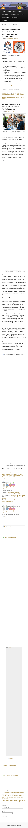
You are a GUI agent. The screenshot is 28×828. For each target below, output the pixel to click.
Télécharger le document (14, 85)
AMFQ (16, 38)
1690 (13, 93)
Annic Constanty (9, 474)
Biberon (9, 94)
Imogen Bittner (17, 96)
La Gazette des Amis (15, 14)
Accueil (3, 11)
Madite (3, 97)
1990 (18, 93)
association (4, 94)
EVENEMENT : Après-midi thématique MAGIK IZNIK (13, 795)
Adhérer (14, 11)
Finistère (11, 96)
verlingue (13, 478)
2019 (18, 473)
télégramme (8, 478)
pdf (16, 97)
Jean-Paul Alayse (9, 476)
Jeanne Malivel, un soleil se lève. (18, 495)
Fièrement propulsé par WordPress (14, 825)
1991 (20, 93)
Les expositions (5, 17)
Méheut (14, 476)
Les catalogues (5, 14)
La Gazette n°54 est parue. (13, 492)
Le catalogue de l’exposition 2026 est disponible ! (13, 792)
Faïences (7, 96)
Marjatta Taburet (8, 97)
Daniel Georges (9, 475)
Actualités (20, 11)
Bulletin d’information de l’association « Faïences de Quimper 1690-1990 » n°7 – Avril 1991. (11, 32)
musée (13, 97)
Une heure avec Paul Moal (8, 794)
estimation (15, 475)
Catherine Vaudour (15, 94)
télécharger (4, 98)
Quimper (19, 97)
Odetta (21, 476)
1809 (16, 93)
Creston (3, 475)
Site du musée (5, 20)
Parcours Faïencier (14, 17)
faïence (3, 96)
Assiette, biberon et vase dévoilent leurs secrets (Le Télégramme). (11, 106)
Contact (22, 14)
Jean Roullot (22, 96)
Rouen (22, 97)
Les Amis (9, 11)
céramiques (21, 94)
